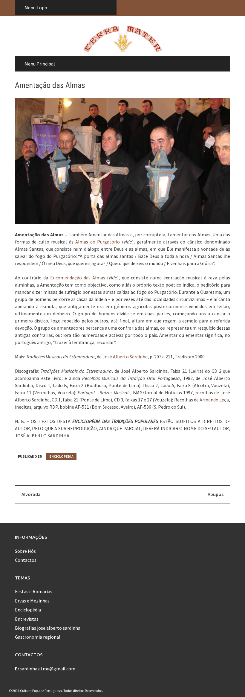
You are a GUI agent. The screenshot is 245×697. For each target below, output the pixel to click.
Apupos (215, 494)
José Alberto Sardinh (123, 357)
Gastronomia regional (37, 637)
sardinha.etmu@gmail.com (47, 669)
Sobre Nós (25, 551)
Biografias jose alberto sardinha (47, 628)
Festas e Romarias (33, 591)
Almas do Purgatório (97, 242)
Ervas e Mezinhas (32, 601)
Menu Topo (35, 7)
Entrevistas (27, 619)
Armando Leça (214, 400)
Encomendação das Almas (77, 278)
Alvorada (31, 494)
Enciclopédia (61, 456)
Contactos (25, 560)
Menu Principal (39, 64)
